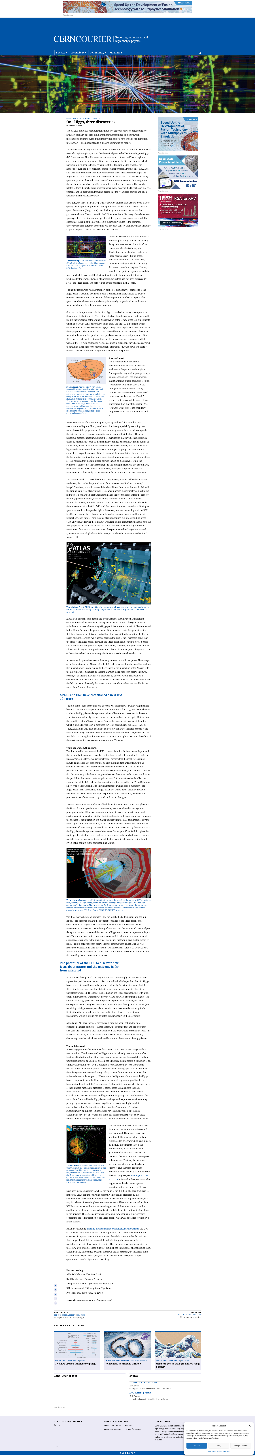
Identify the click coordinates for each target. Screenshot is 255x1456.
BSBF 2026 (134, 1396)
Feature (96, 118)
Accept (197, 1445)
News (82, 1361)
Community (97, 52)
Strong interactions (65, 1315)
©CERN (57, 1425)
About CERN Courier (112, 1425)
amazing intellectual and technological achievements (113, 1228)
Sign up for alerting (133, 1429)
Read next (196, 1312)
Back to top (127, 1453)
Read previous (61, 1312)
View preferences (240, 1445)
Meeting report (139, 1361)
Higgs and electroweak (78, 118)
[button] (249, 1425)
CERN (56, 1446)
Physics (60, 52)
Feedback (129, 1425)
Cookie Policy (211, 1451)
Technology (77, 52)
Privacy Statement (223, 1451)
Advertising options (112, 1429)
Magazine (115, 52)
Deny (218, 1445)
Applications (184, 1315)
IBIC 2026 (134, 1385)
